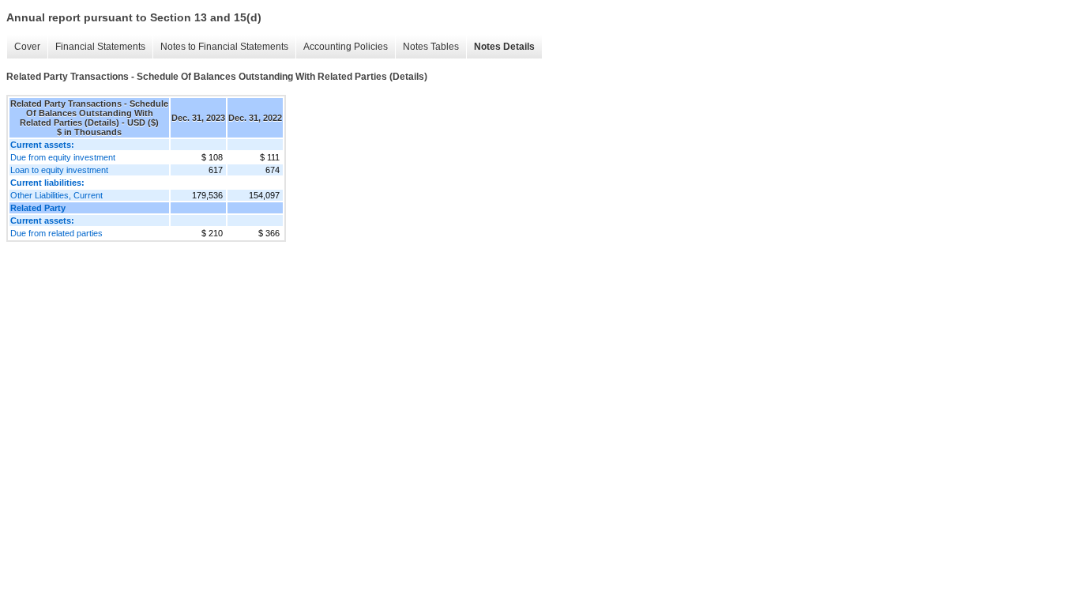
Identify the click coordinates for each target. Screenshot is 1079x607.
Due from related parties (56, 233)
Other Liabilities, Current (56, 195)
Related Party (38, 208)
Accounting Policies (345, 46)
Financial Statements (100, 46)
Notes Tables (431, 46)
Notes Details (504, 46)
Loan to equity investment (59, 170)
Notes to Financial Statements (224, 46)
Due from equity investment (62, 157)
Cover (27, 46)
